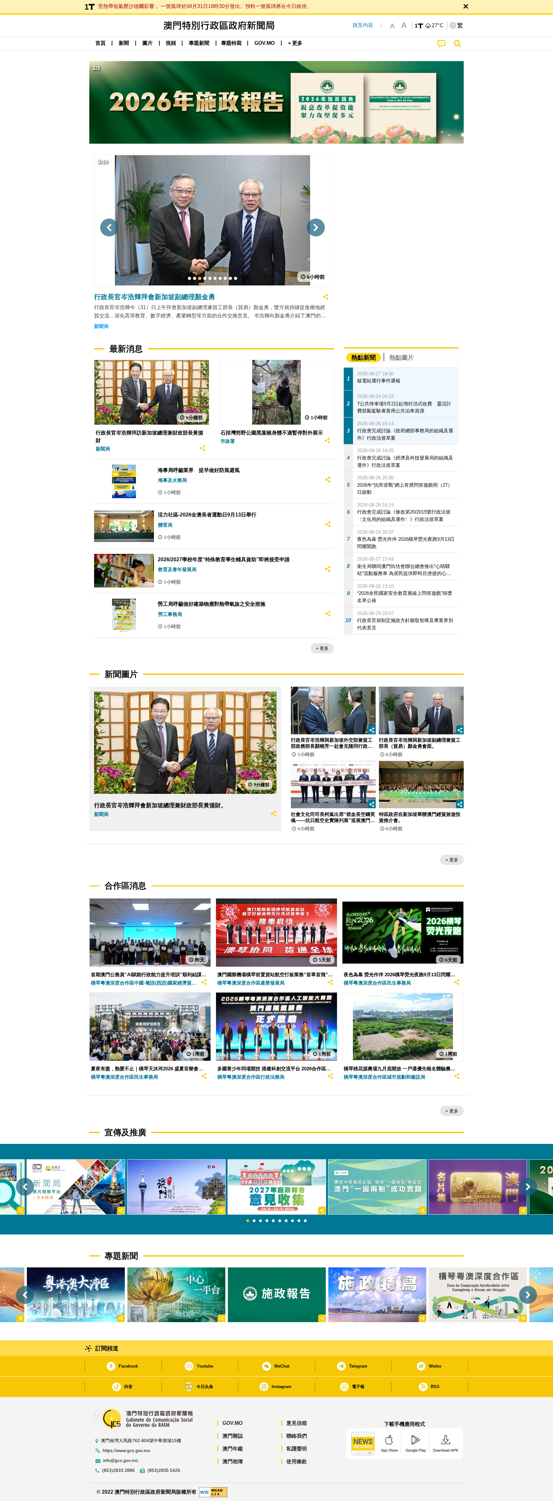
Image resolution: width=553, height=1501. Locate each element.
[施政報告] (277, 1294)
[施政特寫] (377, 1294)
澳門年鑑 (232, 1448)
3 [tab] (260, 1221)
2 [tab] (254, 1221)
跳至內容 (363, 25)
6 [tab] (279, 1221)
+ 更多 (322, 648)
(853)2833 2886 (118, 1470)
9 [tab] (299, 1221)
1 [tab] (247, 1221)
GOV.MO (232, 1423)
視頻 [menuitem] (171, 43)
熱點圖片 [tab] (401, 357)
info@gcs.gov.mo (120, 1460)
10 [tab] (305, 1221)
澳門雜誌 (232, 1436)
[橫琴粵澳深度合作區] (478, 1294)
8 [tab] (292, 1221)
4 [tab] (267, 1221)
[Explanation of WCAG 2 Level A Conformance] (213, 1491)
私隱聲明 (296, 1448)
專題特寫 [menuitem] (231, 43)
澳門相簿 (232, 1461)
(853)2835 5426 (164, 1470)
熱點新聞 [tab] (363, 357)
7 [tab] (286, 1221)
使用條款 (296, 1461)
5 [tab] (273, 1221)
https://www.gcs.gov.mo (126, 1450)
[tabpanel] (277, 1187)
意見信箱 (296, 1423)
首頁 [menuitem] (100, 43)
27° (438, 25)
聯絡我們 (296, 1436)
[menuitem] (124, 43)
